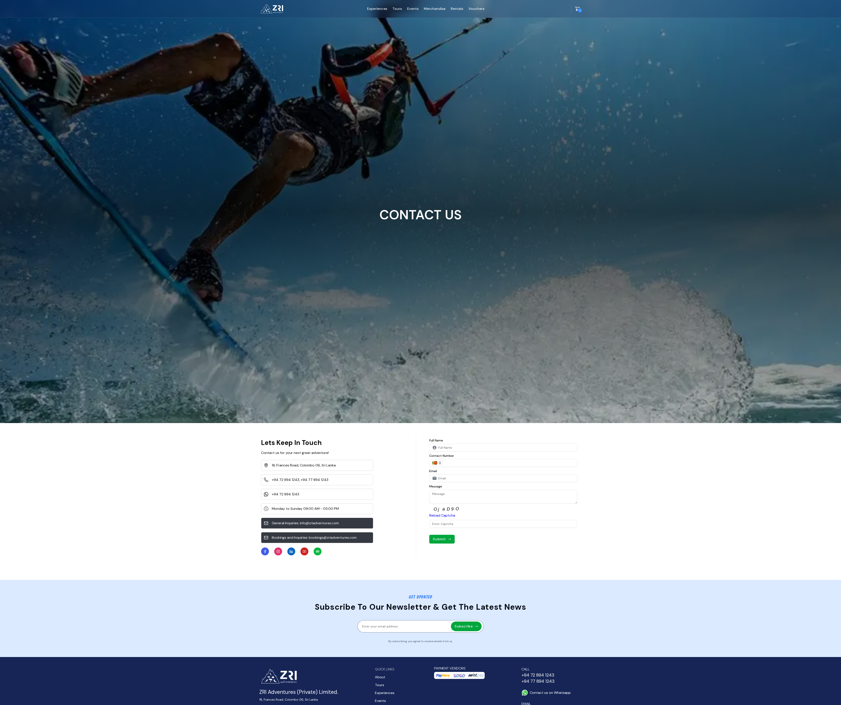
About (380, 677)
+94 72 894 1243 (285, 479)
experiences (377, 8)
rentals (457, 8)
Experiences (384, 693)
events (413, 8)
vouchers (476, 8)
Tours (379, 685)
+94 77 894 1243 (314, 479)
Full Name (436, 440)
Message (435, 486)
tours (397, 8)
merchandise (434, 8)
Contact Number (441, 455)
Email (433, 471)
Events (380, 700)
